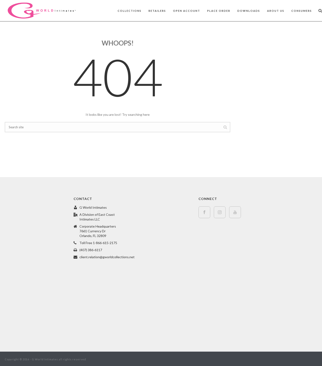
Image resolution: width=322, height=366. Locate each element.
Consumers (301, 10)
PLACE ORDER (218, 10)
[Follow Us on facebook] (204, 212)
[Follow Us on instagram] (220, 212)
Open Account (186, 10)
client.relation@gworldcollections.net (107, 257)
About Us (275, 10)
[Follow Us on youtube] (235, 212)
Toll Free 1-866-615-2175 (98, 243)
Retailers (157, 10)
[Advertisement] (278, 62)
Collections (129, 10)
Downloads (248, 10)
